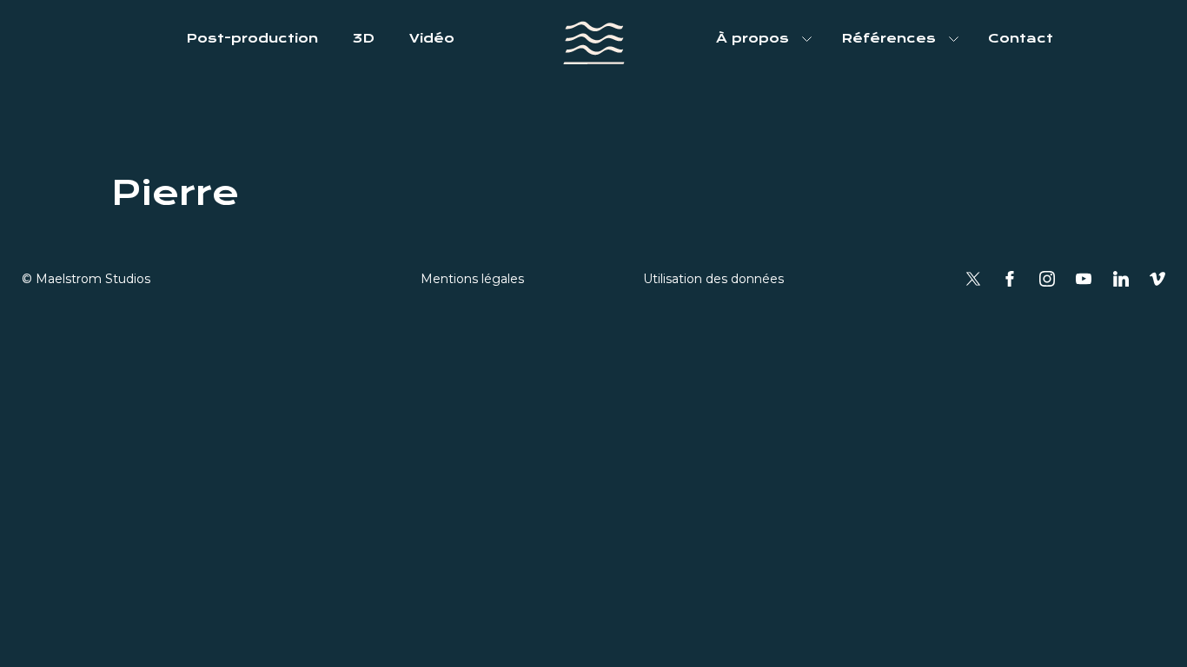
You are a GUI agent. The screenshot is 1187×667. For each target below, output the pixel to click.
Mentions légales (472, 279)
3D (364, 38)
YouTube (1083, 279)
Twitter (973, 279)
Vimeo (1157, 279)
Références (888, 38)
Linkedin (1121, 279)
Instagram (1047, 279)
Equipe (743, 105)
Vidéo (431, 38)
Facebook (1010, 279)
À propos (752, 38)
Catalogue (883, 105)
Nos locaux (760, 132)
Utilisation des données (713, 279)
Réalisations (890, 78)
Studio (742, 78)
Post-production (252, 38)
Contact (1020, 38)
